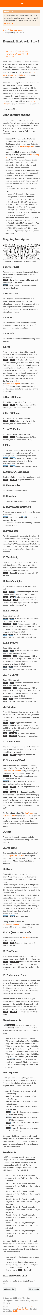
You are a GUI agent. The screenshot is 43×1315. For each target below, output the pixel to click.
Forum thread (11, 56)
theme (30, 1307)
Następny (33, 1289)
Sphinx (17, 1307)
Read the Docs (22, 1309)
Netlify (15, 1311)
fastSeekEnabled (9, 816)
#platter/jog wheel (27, 147)
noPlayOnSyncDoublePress (13, 924)
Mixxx (23, 3)
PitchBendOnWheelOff (12, 771)
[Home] (4, 30)
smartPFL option (13, 384)
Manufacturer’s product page (17, 51)
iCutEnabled (29, 813)
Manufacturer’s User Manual (17, 54)
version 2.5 (8, 23)
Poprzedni (10, 1289)
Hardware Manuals (15, 30)
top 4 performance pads (15, 856)
